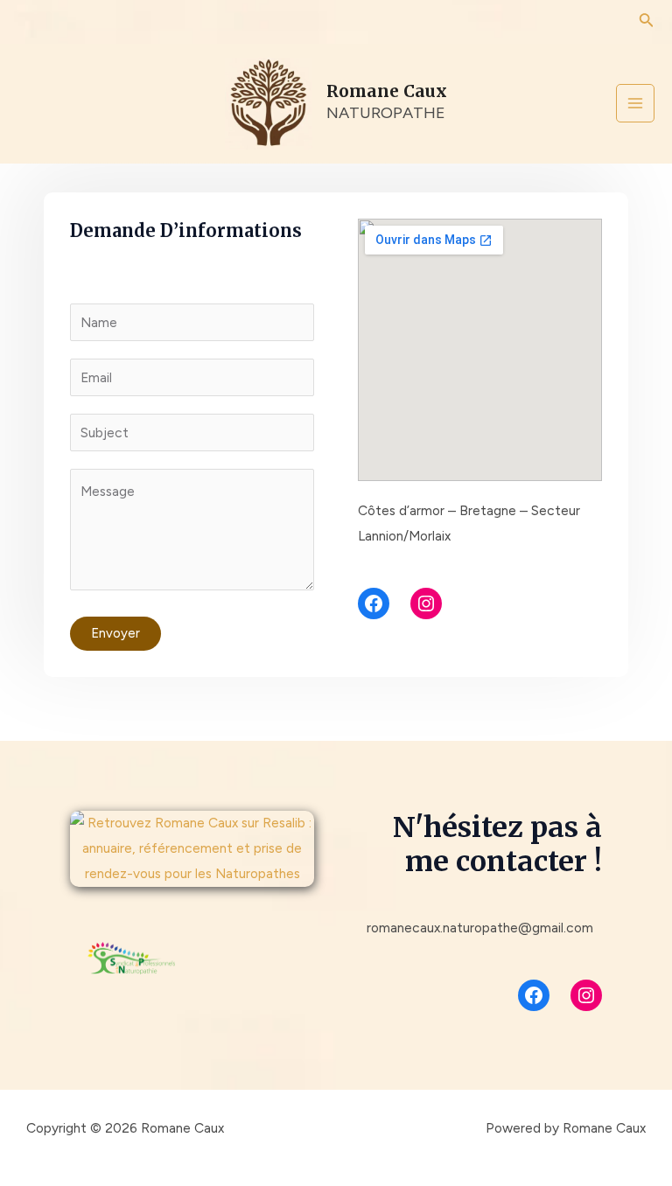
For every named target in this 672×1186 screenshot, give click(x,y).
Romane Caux (386, 90)
